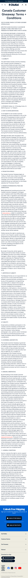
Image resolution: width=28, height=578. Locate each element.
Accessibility (20, 576)
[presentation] (3, 557)
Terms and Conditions (5, 576)
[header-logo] (14, 5)
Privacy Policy (14, 576)
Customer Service (14, 539)
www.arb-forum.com (6, 437)
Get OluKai (14, 534)
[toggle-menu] (26, 534)
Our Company (14, 545)
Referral (14, 550)
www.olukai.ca (6, 213)
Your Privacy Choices (5, 577)
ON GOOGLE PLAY (8, 560)
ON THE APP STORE (8, 557)
